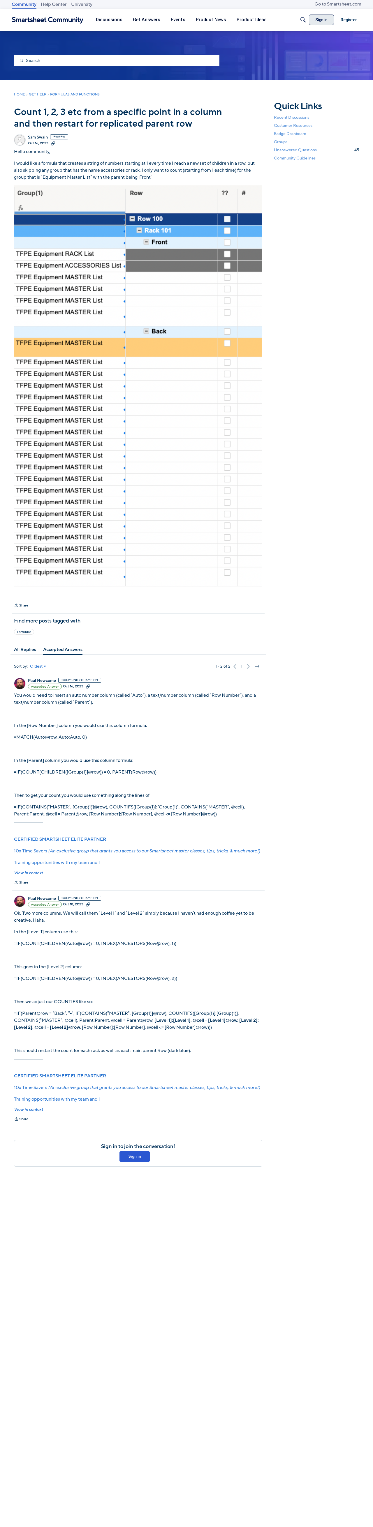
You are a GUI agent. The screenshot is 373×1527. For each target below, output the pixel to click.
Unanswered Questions (316, 150)
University (81, 4)
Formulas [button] (24, 631)
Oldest (36, 666)
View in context (28, 873)
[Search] (303, 20)
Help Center (54, 4)
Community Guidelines (295, 158)
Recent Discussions (291, 117)
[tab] (25, 650)
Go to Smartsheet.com (337, 4)
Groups (280, 142)
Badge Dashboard (290, 133)
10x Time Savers (137, 851)
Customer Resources (293, 125)
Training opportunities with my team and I (57, 862)
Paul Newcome (42, 680)
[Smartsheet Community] (48, 20)
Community (24, 4)
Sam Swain (38, 137)
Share (21, 606)
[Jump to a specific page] (257, 666)
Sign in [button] (135, 1156)
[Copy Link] (53, 143)
